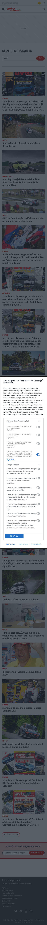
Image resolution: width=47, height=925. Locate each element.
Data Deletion (11, 544)
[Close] (42, 381)
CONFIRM (14, 536)
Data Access (23, 544)
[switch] (38, 427)
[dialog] (23, 463)
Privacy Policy (36, 544)
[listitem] (23, 421)
